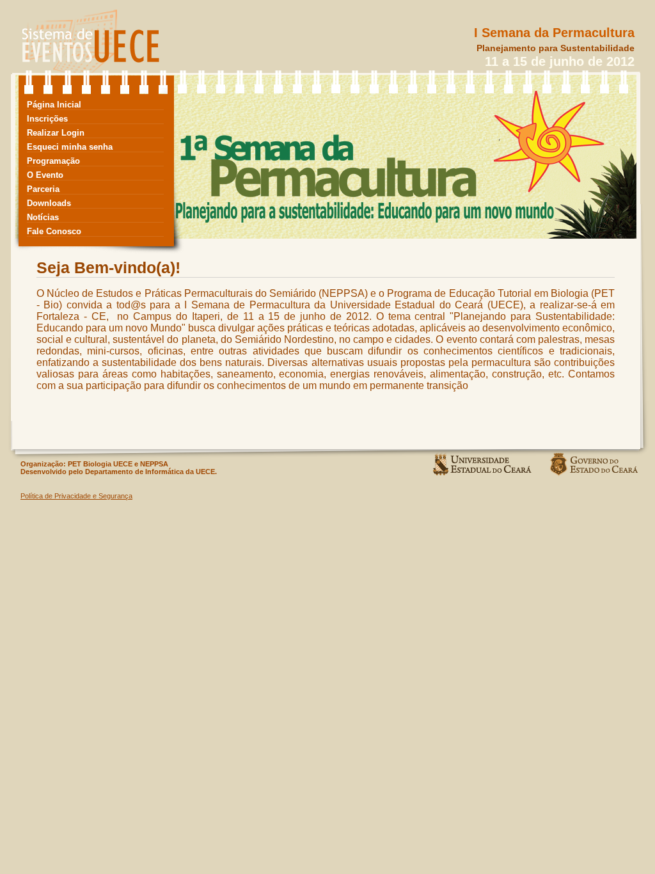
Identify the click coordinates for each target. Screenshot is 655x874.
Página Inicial (54, 104)
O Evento (45, 175)
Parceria (43, 189)
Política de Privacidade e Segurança (76, 496)
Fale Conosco (54, 231)
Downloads (49, 203)
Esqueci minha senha (70, 147)
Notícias (43, 217)
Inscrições (47, 118)
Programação (53, 161)
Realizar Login (55, 133)
